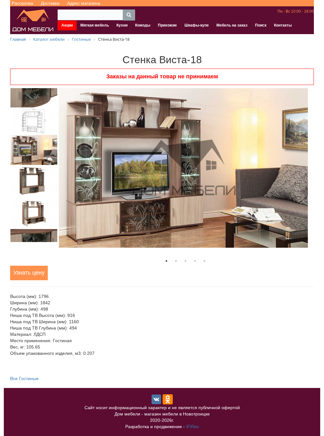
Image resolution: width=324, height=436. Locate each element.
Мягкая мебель (94, 25)
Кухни (122, 25)
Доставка (50, 3)
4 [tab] (195, 261)
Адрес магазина (83, 3)
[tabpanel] (185, 168)
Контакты (283, 25)
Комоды (142, 25)
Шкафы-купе (196, 25)
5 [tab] (204, 261)
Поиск (260, 25)
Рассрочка (22, 3)
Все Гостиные (24, 378)
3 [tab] (185, 261)
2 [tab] (176, 261)
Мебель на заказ (231, 25)
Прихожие (167, 25)
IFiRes (192, 426)
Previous (5, 165)
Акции (67, 25)
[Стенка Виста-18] (185, 168)
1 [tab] (166, 261)
